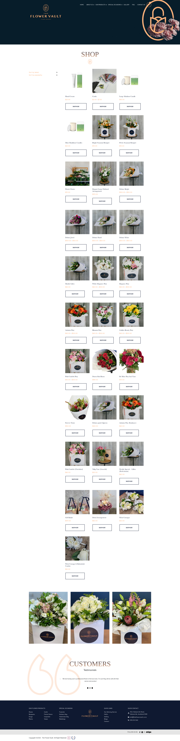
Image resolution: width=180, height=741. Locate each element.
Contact (106, 721)
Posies (31, 712)
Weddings (62, 719)
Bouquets (32, 714)
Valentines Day (64, 716)
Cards (46, 712)
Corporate (47, 716)
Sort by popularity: (35, 75)
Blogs (106, 719)
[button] (87, 688)
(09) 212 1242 (134, 720)
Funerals (62, 712)
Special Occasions (114, 5)
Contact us (141, 5)
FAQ (133, 5)
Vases (46, 719)
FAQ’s (106, 714)
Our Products (100, 5)
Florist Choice (48, 714)
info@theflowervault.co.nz (138, 717)
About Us (89, 5)
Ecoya (31, 716)
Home (82, 5)
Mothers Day (63, 714)
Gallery (126, 5)
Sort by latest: (34, 72)
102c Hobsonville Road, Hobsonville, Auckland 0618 (138, 713)
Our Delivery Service (110, 712)
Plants (31, 719)
